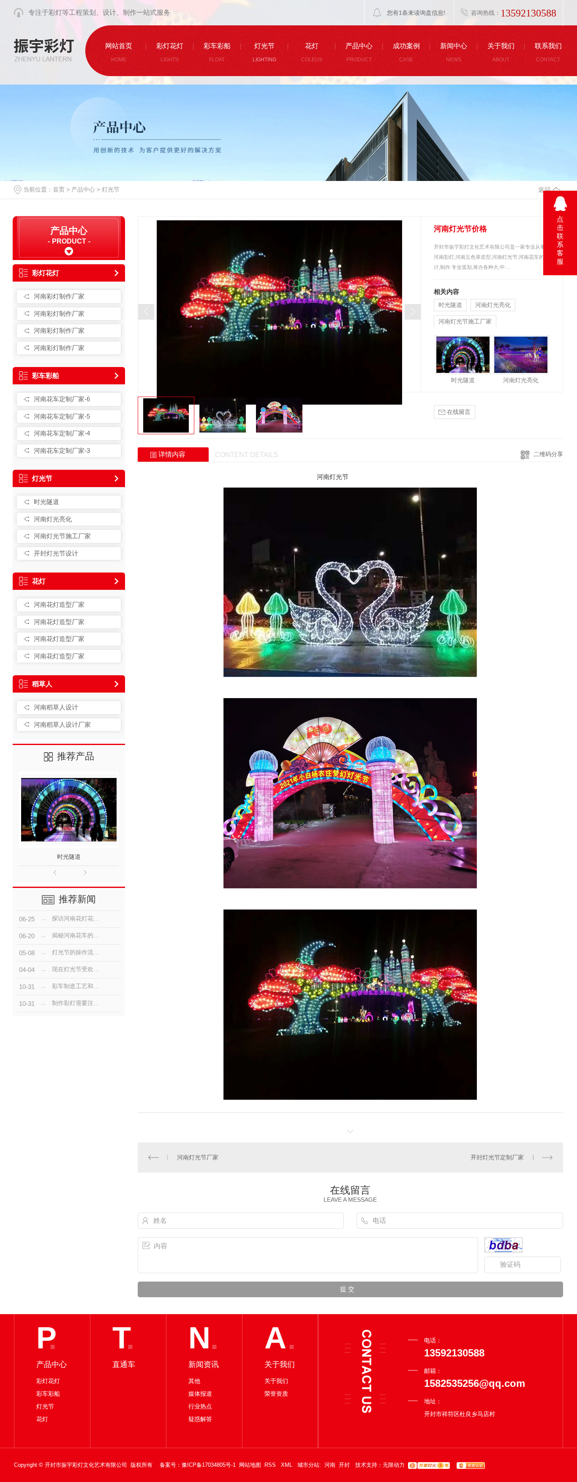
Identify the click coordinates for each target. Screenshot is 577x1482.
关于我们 (276, 1381)
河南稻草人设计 (56, 707)
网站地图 (250, 1465)
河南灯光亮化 (53, 519)
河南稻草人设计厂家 (62, 724)
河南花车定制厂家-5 (62, 416)
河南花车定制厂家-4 (62, 433)
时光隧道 (46, 501)
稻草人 (42, 684)
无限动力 (394, 1465)
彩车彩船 (45, 375)
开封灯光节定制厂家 (497, 1157)
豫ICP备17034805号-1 (209, 1465)
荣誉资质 (276, 1393)
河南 (329, 1465)
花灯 (39, 581)
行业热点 (200, 1406)
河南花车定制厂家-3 (62, 450)
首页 (59, 189)
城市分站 (308, 1465)
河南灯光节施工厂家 (62, 536)
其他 (194, 1381)
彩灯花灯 (45, 273)
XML (287, 1465)
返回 (544, 189)
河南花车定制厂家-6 (62, 399)
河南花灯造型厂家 (59, 604)
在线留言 (458, 411)
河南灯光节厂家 (197, 1157)
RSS (271, 1465)
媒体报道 (200, 1393)
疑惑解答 (200, 1419)
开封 (344, 1465)
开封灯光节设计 (56, 553)
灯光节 (111, 189)
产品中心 (83, 189)
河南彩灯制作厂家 (59, 296)
